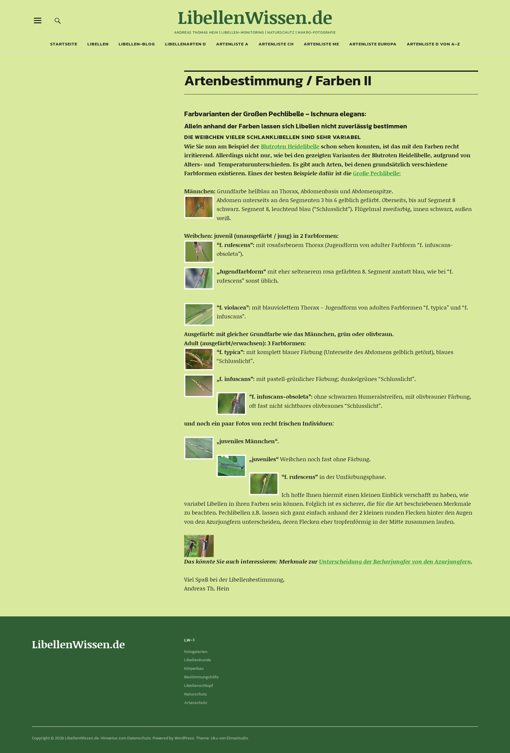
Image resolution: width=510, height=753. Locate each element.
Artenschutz (195, 703)
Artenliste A (232, 43)
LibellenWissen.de (255, 17)
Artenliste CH (276, 43)
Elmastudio (237, 738)
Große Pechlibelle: (377, 173)
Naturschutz (195, 694)
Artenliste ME (321, 43)
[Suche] (57, 20)
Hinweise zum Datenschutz (126, 738)
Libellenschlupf (198, 685)
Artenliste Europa (373, 43)
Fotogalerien (195, 652)
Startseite (63, 43)
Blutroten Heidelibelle (290, 146)
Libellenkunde (197, 660)
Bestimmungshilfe (201, 677)
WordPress (184, 738)
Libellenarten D (185, 43)
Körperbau (194, 668)
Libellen (98, 43)
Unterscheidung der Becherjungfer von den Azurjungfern (395, 561)
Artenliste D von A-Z (433, 43)
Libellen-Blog (137, 43)
